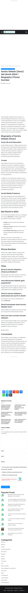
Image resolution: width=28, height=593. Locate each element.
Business (3, 544)
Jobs (2, 563)
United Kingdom (4, 577)
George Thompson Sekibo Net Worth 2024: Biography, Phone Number (6, 407)
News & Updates (5, 565)
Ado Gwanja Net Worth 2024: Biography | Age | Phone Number (21, 414)
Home (3, 66)
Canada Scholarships (5, 549)
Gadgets (3, 558)
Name (3, 450)
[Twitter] (7, 391)
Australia (3, 542)
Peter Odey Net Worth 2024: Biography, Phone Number (20, 421)
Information (3, 561)
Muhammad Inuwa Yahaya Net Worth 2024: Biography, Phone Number (6, 421)
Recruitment (4, 570)
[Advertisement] (14, 16)
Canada (2, 546)
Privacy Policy (10, 590)
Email (2, 456)
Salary (2, 573)
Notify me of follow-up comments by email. (12, 472)
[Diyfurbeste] (9, 32)
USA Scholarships (5, 582)
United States (4, 580)
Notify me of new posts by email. (9, 475)
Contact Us (21, 590)
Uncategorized (4, 575)
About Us (16, 590)
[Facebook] (3, 391)
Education (3, 554)
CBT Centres (4, 551)
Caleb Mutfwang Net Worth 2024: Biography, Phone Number (20, 407)
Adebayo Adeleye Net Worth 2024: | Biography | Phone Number (6, 414)
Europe (2, 556)
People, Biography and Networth (13, 66)
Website (3, 461)
